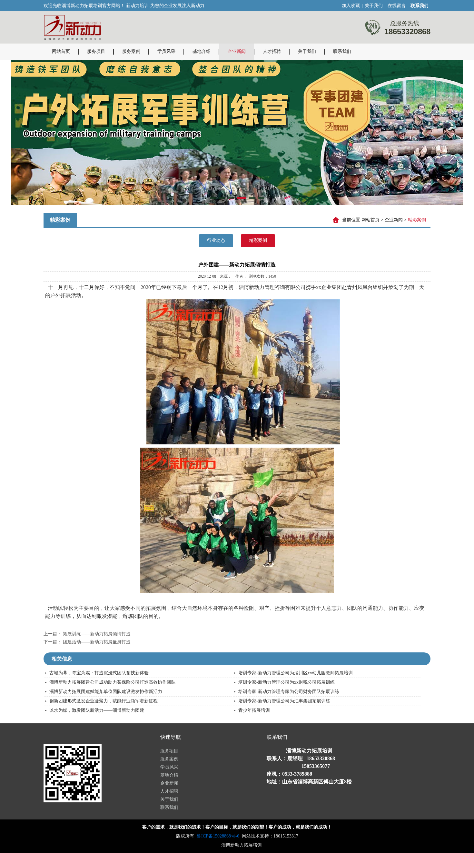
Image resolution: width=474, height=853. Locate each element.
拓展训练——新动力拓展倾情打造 (97, 633)
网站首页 (61, 51)
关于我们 (374, 5)
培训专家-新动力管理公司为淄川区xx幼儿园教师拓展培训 (295, 672)
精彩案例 (258, 240)
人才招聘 (272, 51)
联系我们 (342, 51)
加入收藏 (351, 5)
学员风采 (166, 51)
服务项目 (96, 51)
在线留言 (397, 5)
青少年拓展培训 (254, 710)
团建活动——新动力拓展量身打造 (97, 642)
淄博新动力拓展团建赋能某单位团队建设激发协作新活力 (105, 691)
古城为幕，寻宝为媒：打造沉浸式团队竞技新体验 (99, 672)
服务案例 (131, 51)
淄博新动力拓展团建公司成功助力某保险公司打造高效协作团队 (112, 682)
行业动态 (216, 240)
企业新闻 (237, 51)
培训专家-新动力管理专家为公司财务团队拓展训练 (288, 691)
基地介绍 (202, 51)
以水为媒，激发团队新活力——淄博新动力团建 (96, 710)
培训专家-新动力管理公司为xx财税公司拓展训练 (286, 682)
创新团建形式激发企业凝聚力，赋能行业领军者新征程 (103, 701)
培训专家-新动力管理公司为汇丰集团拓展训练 (284, 701)
